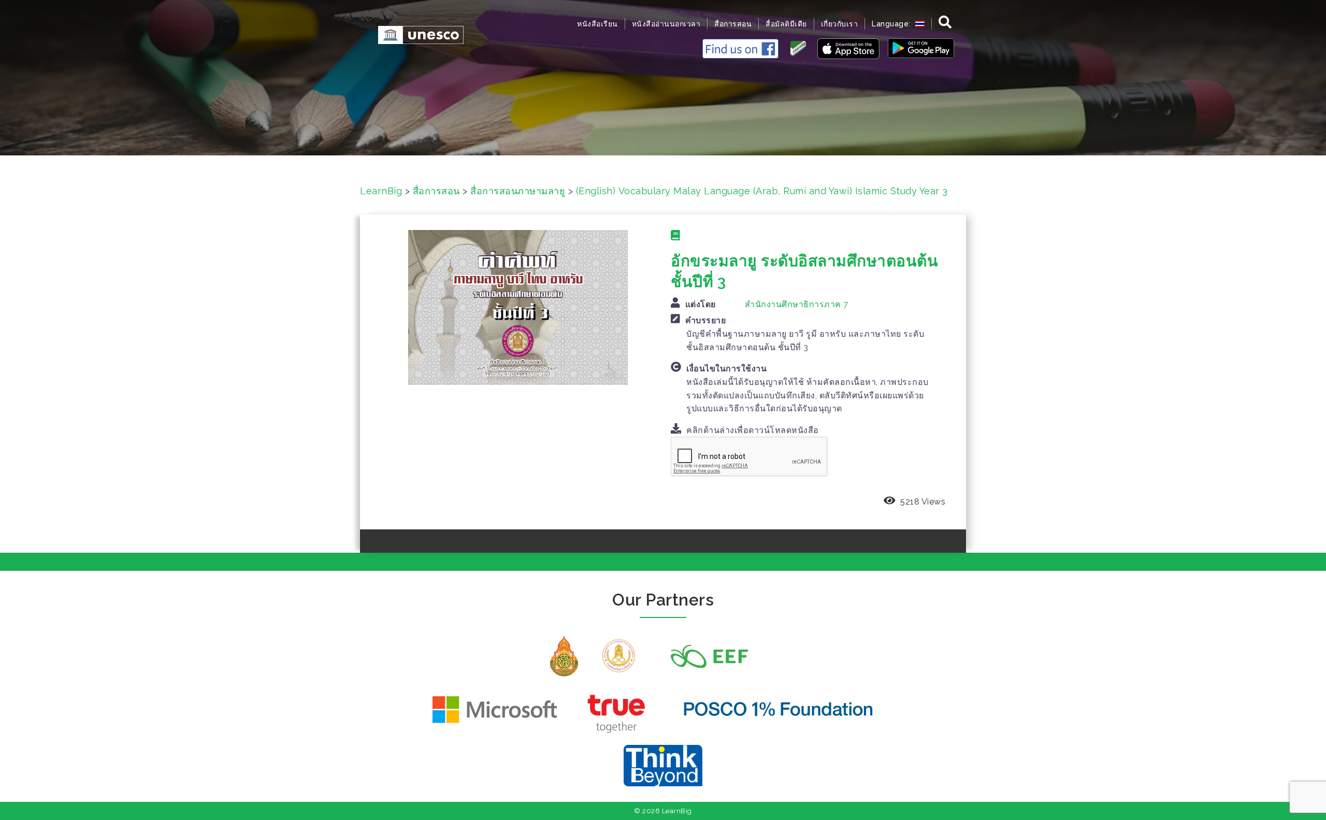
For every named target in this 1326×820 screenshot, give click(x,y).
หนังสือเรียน (597, 24)
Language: (892, 24)
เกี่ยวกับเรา (839, 24)
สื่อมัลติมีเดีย (786, 24)
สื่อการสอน (733, 24)
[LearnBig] (416, 34)
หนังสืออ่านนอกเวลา (666, 24)
